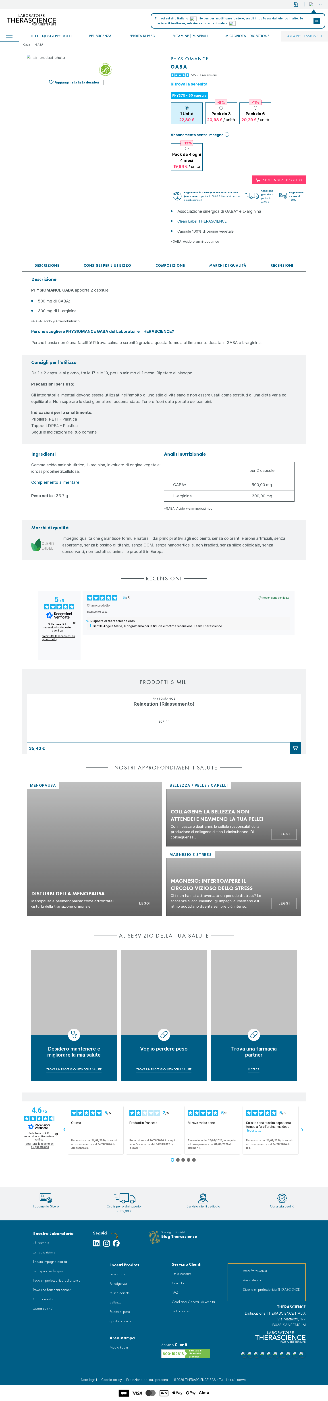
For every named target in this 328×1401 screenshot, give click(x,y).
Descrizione (47, 265)
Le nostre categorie (9, 36)
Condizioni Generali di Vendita (193, 1301)
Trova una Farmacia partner (52, 1289)
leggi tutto (254, 1130)
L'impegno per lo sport (48, 1271)
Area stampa (122, 1338)
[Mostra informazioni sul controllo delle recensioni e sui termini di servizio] (56, 1134)
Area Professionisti (304, 36)
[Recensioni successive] (302, 1130)
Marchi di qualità (227, 265)
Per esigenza (100, 35)
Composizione (170, 265)
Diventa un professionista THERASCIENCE (271, 1289)
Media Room (119, 1347)
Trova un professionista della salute (56, 1280)
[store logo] (31, 19)
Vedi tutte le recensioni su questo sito (58, 638)
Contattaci (179, 1283)
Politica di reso (181, 1311)
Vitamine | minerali (190, 35)
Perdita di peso (142, 35)
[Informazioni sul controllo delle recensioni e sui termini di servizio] (74, 623)
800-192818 (173, 1353)
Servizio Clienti (186, 1264)
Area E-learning (253, 1280)
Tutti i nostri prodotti (51, 36)
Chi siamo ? (41, 1242)
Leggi (145, 903)
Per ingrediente (120, 1293)
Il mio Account (181, 1273)
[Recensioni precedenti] (64, 1130)
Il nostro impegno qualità (50, 1261)
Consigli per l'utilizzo (107, 265)
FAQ (175, 1292)
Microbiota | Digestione (247, 35)
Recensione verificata (275, 597)
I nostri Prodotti (125, 1265)
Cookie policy (111, 1380)
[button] (315, 4)
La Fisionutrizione (44, 1252)
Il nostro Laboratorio (53, 1233)
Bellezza (116, 1302)
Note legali (89, 1380)
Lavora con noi (43, 1308)
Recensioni (282, 265)
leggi (284, 834)
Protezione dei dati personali (147, 1380)
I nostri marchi (119, 1274)
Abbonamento (43, 1299)
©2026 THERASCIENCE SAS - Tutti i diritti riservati (210, 1380)
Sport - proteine (120, 1321)
